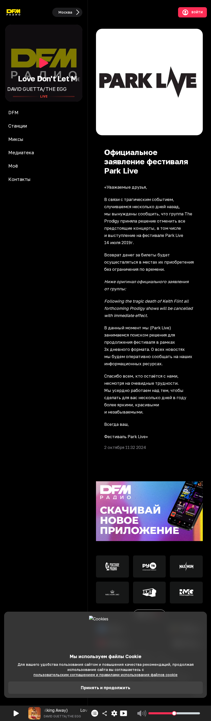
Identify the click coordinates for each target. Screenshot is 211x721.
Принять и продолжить (105, 687)
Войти (197, 12)
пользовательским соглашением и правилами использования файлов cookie (105, 674)
